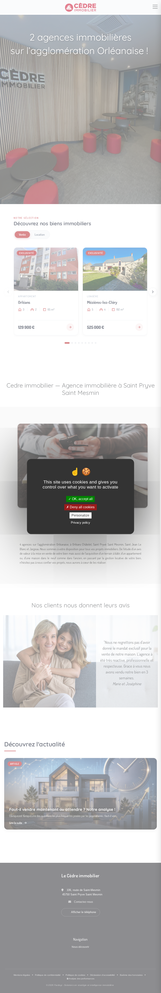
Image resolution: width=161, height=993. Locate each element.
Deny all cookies (82, 507)
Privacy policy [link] (80, 522)
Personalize (80, 515)
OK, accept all (82, 499)
